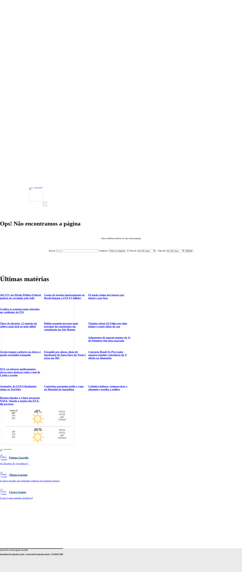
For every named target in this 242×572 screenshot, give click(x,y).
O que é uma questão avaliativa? (16, 498)
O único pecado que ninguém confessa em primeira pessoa (30, 480)
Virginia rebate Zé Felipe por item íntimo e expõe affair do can (107, 325)
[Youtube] (46, 182)
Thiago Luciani (18, 474)
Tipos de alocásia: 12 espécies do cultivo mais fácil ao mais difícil (18, 325)
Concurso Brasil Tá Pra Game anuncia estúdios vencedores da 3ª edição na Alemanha (107, 354)
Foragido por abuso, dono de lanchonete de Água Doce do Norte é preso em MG (65, 354)
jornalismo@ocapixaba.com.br (12, 554)
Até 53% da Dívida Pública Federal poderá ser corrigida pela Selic (20, 296)
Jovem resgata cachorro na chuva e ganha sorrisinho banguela (20, 353)
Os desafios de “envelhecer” (14, 463)
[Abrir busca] (45, 204)
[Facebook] (46, 188)
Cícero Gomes (17, 492)
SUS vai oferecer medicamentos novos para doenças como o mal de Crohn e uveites (20, 372)
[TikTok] (46, 193)
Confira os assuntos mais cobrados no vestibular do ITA (20, 311)
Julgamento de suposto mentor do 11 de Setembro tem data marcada (109, 339)
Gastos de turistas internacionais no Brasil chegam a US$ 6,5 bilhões (64, 296)
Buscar (189, 251)
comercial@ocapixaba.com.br (38, 554)
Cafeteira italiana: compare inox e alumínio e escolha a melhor (107, 388)
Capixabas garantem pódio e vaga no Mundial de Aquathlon (64, 388)
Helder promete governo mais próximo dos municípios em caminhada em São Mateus (61, 326)
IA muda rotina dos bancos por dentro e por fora (106, 296)
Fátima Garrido (18, 457)
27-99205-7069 (57, 554)
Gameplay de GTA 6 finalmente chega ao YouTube (18, 388)
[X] (46, 199)
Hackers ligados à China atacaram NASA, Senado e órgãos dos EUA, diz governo (20, 400)
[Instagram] (46, 176)
